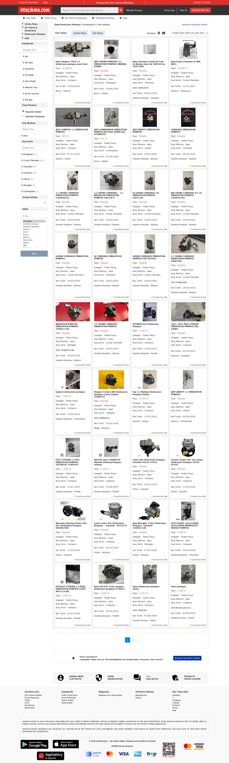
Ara (34, 253)
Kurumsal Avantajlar (28, 2)
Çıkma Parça (50, 18)
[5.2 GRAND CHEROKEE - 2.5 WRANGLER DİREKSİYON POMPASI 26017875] (111, 180)
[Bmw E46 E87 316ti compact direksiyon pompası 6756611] (111, 573)
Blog (45, 2)
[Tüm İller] (34, 221)
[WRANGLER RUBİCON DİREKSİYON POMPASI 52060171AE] (73, 311)
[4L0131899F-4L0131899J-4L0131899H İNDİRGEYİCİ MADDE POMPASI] (188, 510)
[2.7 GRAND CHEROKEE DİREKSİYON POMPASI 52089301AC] (73, 180)
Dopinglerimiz (141, 695)
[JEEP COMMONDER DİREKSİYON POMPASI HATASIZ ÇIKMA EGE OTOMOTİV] (111, 116)
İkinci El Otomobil (69, 698)
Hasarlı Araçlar (68, 700)
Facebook (176, 695)
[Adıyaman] (34, 240)
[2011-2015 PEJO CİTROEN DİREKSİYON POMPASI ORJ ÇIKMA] (188, 311)
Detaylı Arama (134, 10)
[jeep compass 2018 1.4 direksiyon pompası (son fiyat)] (73, 49)
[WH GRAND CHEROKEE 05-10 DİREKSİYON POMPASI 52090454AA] (188, 180)
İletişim (138, 698)
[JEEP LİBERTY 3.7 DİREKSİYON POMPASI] (188, 379)
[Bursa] (34, 234)
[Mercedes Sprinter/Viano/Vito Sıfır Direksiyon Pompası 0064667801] (73, 510)
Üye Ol (183, 10)
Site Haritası (30, 705)
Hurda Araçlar (67, 703)
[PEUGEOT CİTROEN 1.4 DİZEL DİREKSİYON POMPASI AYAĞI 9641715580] (73, 573)
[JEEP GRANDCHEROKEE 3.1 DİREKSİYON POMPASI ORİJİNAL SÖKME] (111, 49)
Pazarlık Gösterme (34, 116)
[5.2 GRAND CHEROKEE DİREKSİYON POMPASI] (111, 311)
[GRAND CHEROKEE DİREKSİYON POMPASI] (73, 243)
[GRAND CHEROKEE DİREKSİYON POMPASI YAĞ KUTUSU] (150, 243)
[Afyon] (34, 242)
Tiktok (175, 708)
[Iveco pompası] (188, 573)
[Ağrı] (34, 245)
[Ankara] (34, 229)
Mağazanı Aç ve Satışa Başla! (110, 695)
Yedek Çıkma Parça (69, 695)
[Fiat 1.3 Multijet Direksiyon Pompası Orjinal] (150, 379)
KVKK (27, 703)
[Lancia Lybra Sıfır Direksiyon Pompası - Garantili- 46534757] (111, 510)
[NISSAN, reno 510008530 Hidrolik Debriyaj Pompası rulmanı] (111, 447)
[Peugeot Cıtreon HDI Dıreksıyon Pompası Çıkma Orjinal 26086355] (111, 379)
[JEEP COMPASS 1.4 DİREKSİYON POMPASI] (73, 116)
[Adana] (34, 237)
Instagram (177, 700)
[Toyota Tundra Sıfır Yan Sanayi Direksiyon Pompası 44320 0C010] (188, 447)
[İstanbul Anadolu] (34, 226)
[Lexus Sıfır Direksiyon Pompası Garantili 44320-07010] (150, 447)
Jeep (125, 18)
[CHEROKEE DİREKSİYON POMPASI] (188, 116)
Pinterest (176, 705)
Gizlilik (27, 700)
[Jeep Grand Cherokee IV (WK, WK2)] (188, 49)
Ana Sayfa (31, 18)
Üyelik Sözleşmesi (32, 698)
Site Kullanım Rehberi (33, 695)
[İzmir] (34, 232)
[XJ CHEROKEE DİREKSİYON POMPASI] (111, 243)
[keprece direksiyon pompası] (73, 379)
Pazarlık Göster (33, 112)
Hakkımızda (29, 708)
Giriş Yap (169, 10)
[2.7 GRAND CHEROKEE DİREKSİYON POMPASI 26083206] (188, 243)
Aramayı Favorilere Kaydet (187, 658)
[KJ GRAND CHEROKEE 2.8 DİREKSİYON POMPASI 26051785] (150, 180)
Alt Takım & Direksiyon (76, 18)
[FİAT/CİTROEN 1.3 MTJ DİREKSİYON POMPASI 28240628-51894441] (73, 447)
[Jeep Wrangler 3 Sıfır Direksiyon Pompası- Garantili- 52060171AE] (150, 510)
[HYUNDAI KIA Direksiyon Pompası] (150, 311)
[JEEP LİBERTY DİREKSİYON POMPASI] (150, 116)
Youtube (176, 703)
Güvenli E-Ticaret (201, 2)
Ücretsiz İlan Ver (200, 10)
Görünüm (151, 33)
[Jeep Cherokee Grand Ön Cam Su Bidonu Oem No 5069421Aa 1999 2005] (150, 49)
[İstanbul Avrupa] (34, 224)
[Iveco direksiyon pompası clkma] (150, 573)
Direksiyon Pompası (105, 18)
